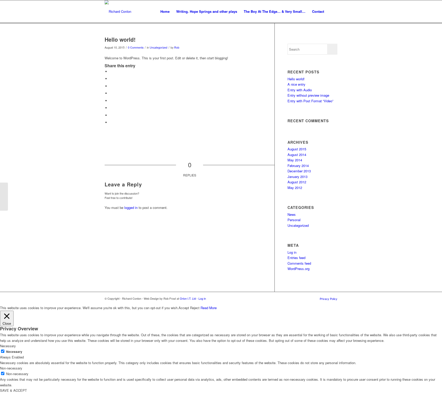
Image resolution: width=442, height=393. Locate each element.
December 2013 (299, 171)
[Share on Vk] (111, 107)
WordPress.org (299, 268)
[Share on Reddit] (111, 115)
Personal (294, 219)
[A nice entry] (4, 197)
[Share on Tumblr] (111, 100)
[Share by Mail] (111, 122)
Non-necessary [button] (11, 368)
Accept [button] (184, 307)
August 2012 (297, 181)
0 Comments (135, 47)
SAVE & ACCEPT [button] (13, 390)
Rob (176, 47)
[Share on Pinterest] (111, 86)
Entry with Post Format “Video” (310, 100)
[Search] (332, 11)
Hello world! (296, 78)
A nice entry (296, 84)
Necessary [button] (8, 345)
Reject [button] (195, 307)
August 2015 (297, 149)
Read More (209, 307)
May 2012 (295, 187)
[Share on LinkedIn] (111, 93)
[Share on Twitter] (111, 78)
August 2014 (297, 154)
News (292, 214)
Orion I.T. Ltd (188, 298)
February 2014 (298, 165)
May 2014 (295, 160)
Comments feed (299, 263)
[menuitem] (165, 11)
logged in (131, 207)
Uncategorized (158, 47)
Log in (292, 252)
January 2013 (297, 176)
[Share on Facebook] (111, 71)
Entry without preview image (308, 95)
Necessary (14, 352)
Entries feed (296, 257)
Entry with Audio (300, 89)
